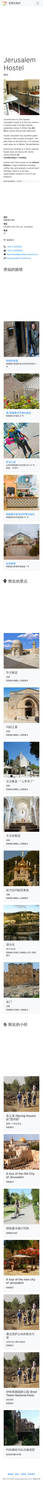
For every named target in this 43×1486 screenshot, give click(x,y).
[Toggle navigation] (37, 3)
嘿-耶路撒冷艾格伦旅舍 (18, 412)
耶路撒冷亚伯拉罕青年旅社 (20, 514)
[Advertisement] (21, 32)
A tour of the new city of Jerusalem (20, 1281)
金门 (9, 1002)
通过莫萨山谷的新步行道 (20, 1335)
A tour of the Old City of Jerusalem (20, 1175)
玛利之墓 (12, 727)
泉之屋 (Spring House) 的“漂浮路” (21, 1117)
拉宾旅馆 (11, 563)
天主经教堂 (13, 835)
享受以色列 (15, 3)
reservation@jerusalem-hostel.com (22, 254)
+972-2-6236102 (14, 246)
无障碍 (23, 1474)
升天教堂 (12, 672)
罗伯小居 (11, 462)
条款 (17, 1474)
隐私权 (10, 1474)
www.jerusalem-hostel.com (19, 258)
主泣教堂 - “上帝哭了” (20, 781)
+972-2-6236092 (14, 250)
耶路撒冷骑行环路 (17, 1228)
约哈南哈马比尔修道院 (20, 1449)
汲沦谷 (10, 944)
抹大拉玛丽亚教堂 (17, 890)
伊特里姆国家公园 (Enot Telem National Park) (21, 1393)
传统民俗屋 (12, 360)
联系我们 (31, 1474)
